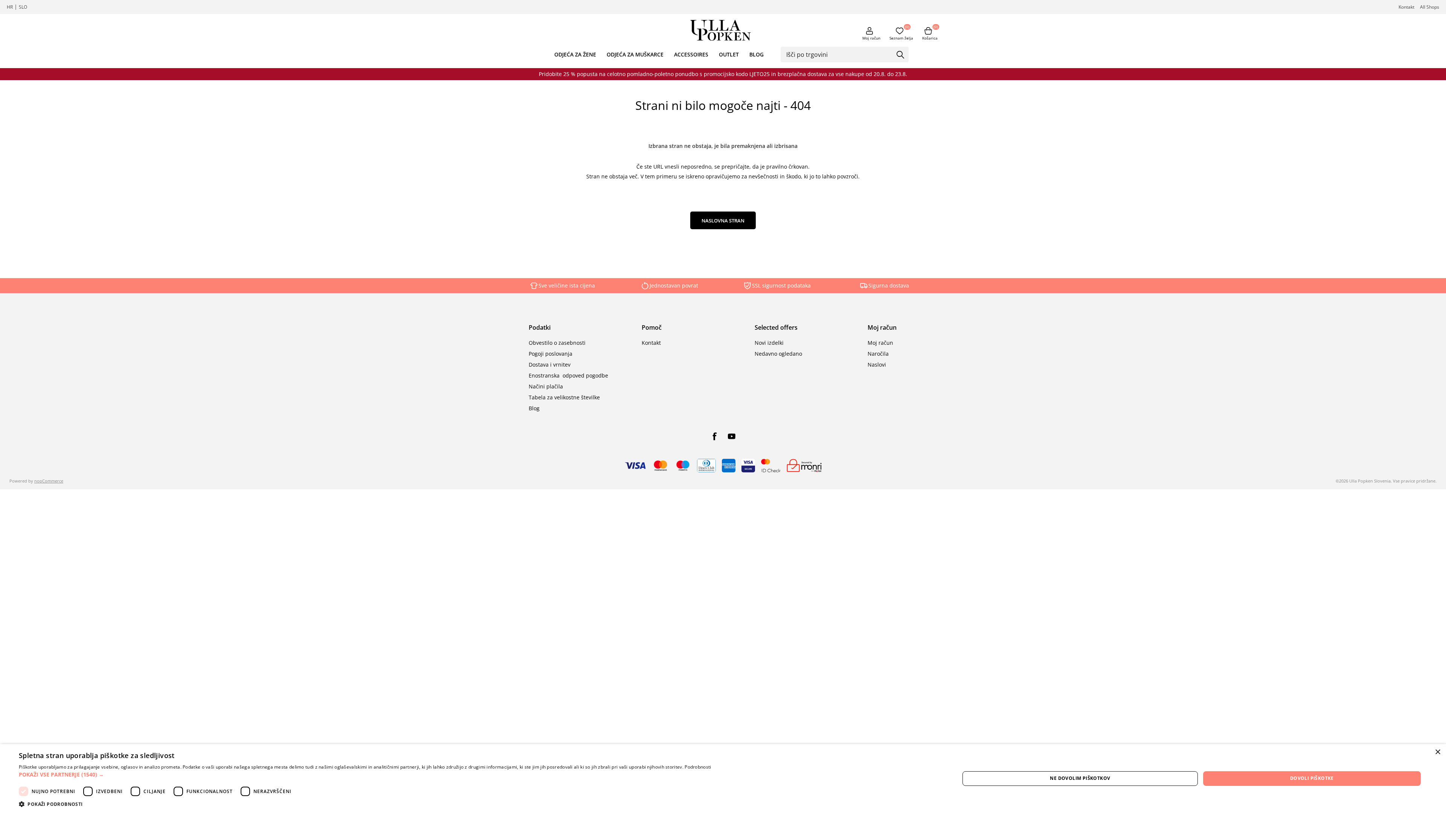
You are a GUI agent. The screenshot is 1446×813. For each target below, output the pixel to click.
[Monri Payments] (804, 465)
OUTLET (729, 54)
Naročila (878, 353)
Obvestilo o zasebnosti (557, 342)
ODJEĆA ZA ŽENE (575, 54)
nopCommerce (48, 481)
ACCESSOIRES (691, 54)
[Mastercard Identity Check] (771, 465)
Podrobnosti (698, 767)
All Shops (1429, 7)
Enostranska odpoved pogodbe (568, 375)
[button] (365, 774)
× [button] (1437, 752)
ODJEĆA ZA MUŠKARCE (635, 54)
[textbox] (839, 54)
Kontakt (1406, 7)
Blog (534, 408)
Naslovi (877, 364)
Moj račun (871, 38)
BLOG (756, 54)
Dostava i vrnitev (549, 364)
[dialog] (723, 778)
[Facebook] (714, 436)
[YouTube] (731, 436)
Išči (900, 55)
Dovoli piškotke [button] (1312, 778)
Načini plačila (546, 386)
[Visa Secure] (748, 465)
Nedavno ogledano (778, 353)
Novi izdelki (769, 342)
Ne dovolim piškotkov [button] (1080, 778)
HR (10, 7)
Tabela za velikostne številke (564, 397)
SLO (23, 7)
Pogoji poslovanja (550, 353)
